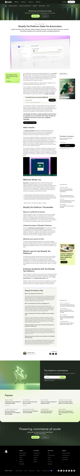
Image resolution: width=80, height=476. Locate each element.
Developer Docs (37, 453)
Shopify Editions (22, 455)
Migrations (35, 5)
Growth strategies (62, 409)
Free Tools (50, 461)
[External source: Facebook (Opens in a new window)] (50, 354)
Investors (21, 459)
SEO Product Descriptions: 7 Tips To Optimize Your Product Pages (66, 412)
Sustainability (21, 463)
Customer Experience (45, 409)
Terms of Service (18, 470)
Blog (6, 5)
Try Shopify (64, 1)
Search (72, 5)
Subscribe (67, 145)
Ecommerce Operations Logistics (11, 409)
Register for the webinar (29, 122)
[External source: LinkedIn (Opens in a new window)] (56, 354)
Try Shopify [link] (52, 100)
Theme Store (36, 455)
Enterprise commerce (64, 187)
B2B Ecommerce (42, 5)
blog (36, 24)
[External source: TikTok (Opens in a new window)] (69, 471)
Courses (49, 459)
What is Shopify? (22, 453)
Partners (35, 459)
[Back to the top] (6, 451)
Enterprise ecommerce (13, 5)
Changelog (50, 463)
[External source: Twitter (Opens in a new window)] (53, 354)
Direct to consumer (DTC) (65, 303)
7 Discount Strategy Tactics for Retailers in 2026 (49, 402)
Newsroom (21, 461)
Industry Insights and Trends (28, 409)
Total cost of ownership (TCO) (25, 5)
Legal (25, 470)
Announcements (41, 24)
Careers (20, 457)
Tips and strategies (63, 308)
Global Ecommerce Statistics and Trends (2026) (30, 411)
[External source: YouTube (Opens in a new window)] (64, 471)
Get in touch (71, 1)
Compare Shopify (51, 455)
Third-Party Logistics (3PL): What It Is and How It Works (66, 402)
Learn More (64, 262)
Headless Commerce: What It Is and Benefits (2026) (13, 402)
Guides (49, 457)
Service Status (65, 459)
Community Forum (65, 455)
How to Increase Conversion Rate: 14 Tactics (30, 402)
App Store (36, 457)
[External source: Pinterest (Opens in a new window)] (74, 471)
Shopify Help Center (66, 453)
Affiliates (35, 461)
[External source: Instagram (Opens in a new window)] (66, 471)
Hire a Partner (64, 457)
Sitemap (38, 470)
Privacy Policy (31, 470)
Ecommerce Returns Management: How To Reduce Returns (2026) (12, 412)
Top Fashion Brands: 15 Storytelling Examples (46, 411)
